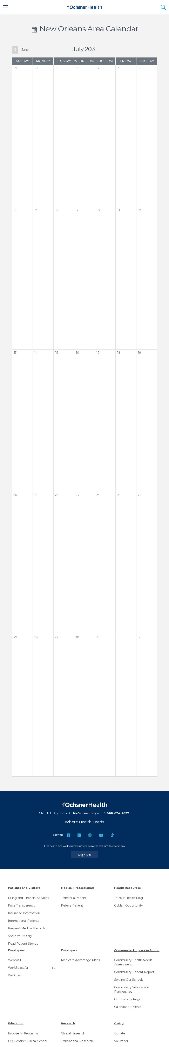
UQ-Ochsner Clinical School (27, 1041)
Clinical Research (73, 1033)
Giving (119, 1023)
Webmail (14, 960)
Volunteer (121, 1041)
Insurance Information (24, 913)
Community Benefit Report (134, 972)
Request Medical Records (26, 928)
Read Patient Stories (23, 943)
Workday (14, 975)
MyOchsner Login (86, 813)
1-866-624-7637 (116, 813)
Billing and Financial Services (28, 898)
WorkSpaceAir (18, 968)
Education (15, 1023)
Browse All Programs (23, 1033)
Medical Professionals (77, 887)
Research (68, 1023)
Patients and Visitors (24, 887)
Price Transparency (21, 905)
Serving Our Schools (128, 979)
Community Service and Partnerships (131, 989)
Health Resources (127, 887)
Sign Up (88, 855)
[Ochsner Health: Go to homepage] (84, 6)
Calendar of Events (127, 1007)
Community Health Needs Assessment (133, 962)
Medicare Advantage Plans (80, 960)
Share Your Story (20, 936)
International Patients (23, 921)
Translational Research (77, 1041)
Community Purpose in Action (137, 950)
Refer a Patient (72, 905)
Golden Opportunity (128, 905)
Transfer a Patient (73, 898)
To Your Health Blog (128, 898)
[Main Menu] (6, 7)
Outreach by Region (128, 999)
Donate (119, 1033)
